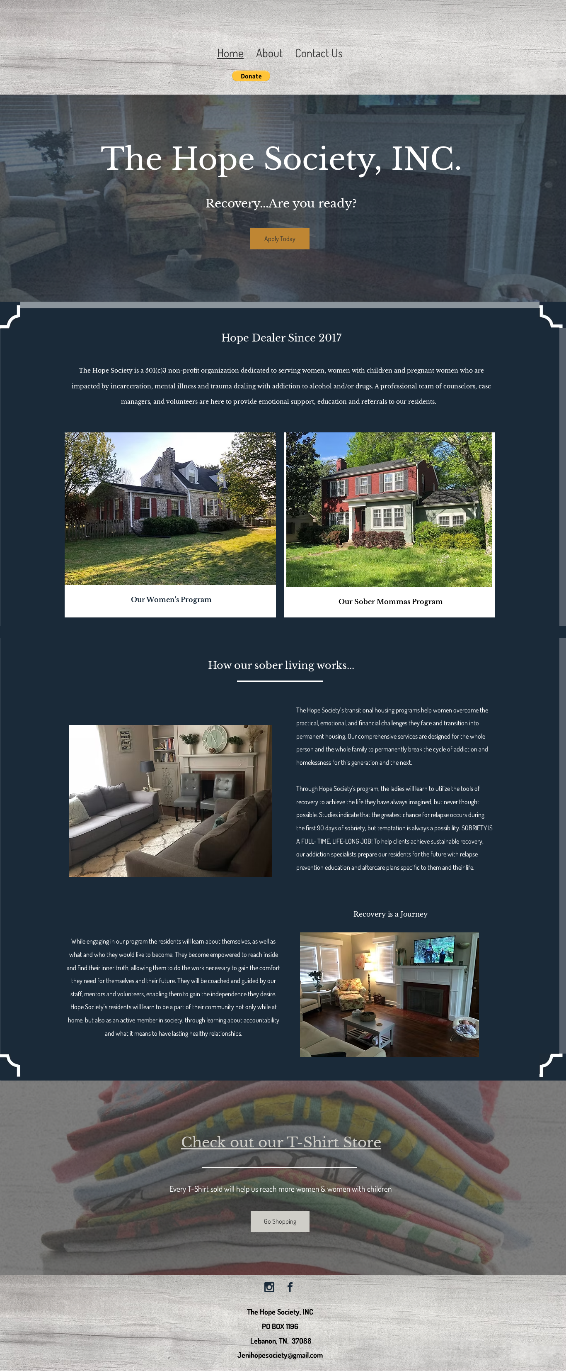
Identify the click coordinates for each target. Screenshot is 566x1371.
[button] (251, 76)
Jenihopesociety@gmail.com (280, 1354)
